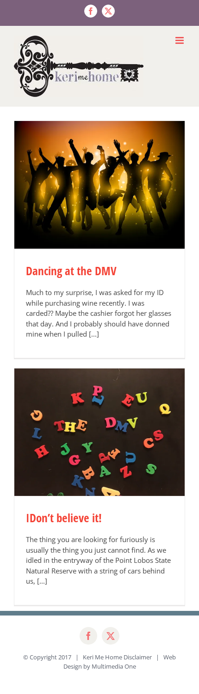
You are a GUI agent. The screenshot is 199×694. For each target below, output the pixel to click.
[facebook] (88, 636)
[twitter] (110, 636)
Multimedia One (114, 666)
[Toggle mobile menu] (180, 40)
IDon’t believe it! (64, 517)
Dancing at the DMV (71, 270)
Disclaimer (138, 657)
